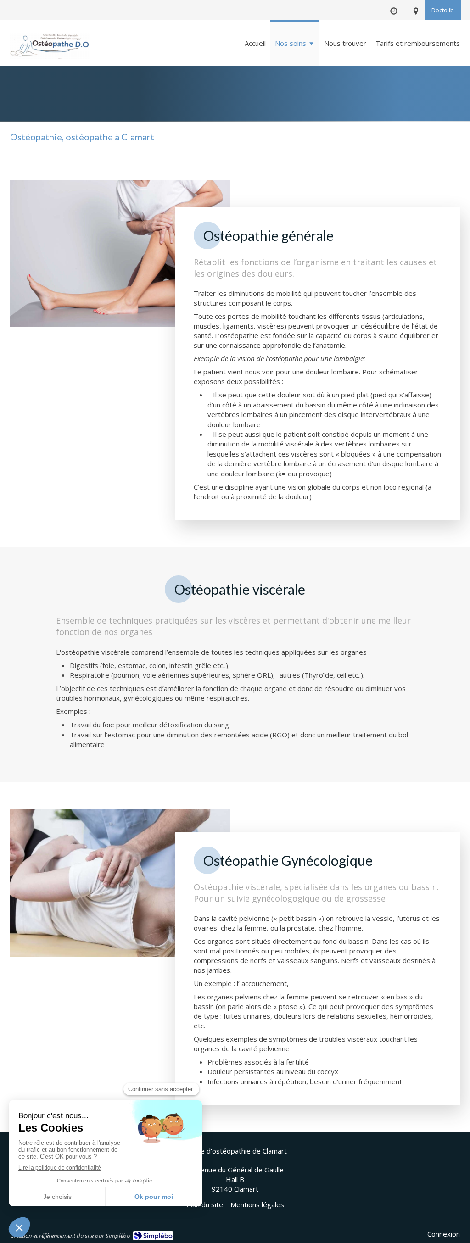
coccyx (327, 1071)
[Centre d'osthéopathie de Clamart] (50, 44)
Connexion (443, 1233)
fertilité (297, 1061)
